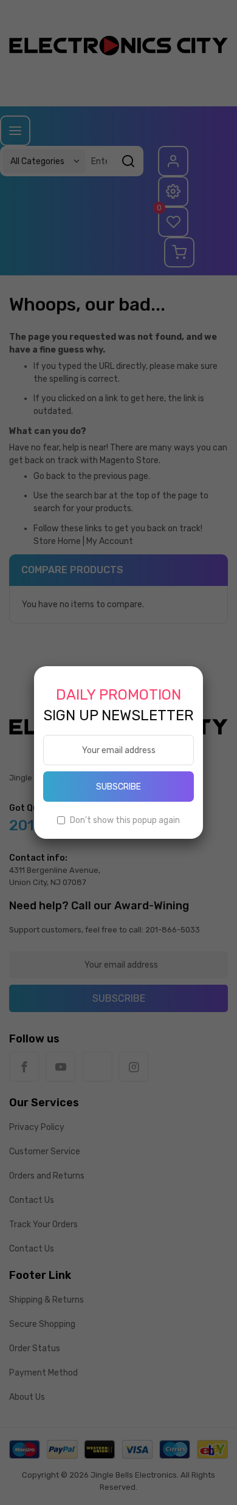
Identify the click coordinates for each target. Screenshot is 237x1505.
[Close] (203, 666)
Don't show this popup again (125, 820)
